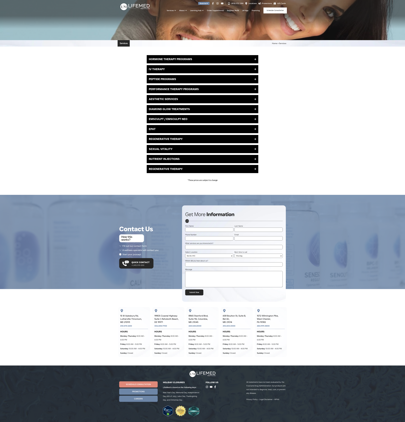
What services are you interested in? (199, 243)
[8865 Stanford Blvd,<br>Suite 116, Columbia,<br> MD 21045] (190, 310)
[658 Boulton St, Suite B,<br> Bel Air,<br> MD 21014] (224, 310)
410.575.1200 (126, 326)
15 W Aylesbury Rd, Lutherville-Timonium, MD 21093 (131, 318)
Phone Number (191, 235)
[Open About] (186, 10)
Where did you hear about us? (196, 261)
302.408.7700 (160, 326)
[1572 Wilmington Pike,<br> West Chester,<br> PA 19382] (258, 310)
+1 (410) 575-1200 (138, 265)
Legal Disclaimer (265, 399)
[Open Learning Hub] (203, 10)
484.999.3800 (263, 326)
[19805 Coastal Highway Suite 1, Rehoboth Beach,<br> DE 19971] (156, 310)
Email (236, 235)
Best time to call (240, 252)
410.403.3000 (229, 326)
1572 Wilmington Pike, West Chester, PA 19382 (267, 318)
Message (188, 269)
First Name (189, 226)
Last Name (238, 226)
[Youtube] (222, 3)
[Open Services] (175, 10)
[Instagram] (217, 3)
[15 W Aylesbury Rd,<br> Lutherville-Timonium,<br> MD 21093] (121, 310)
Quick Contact (141, 262)
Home (274, 43)
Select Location (191, 252)
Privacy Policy (252, 399)
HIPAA (276, 399)
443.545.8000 (195, 326)
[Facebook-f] (213, 3)
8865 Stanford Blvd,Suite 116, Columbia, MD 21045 (198, 318)
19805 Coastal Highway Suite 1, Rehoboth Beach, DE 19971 (166, 318)
